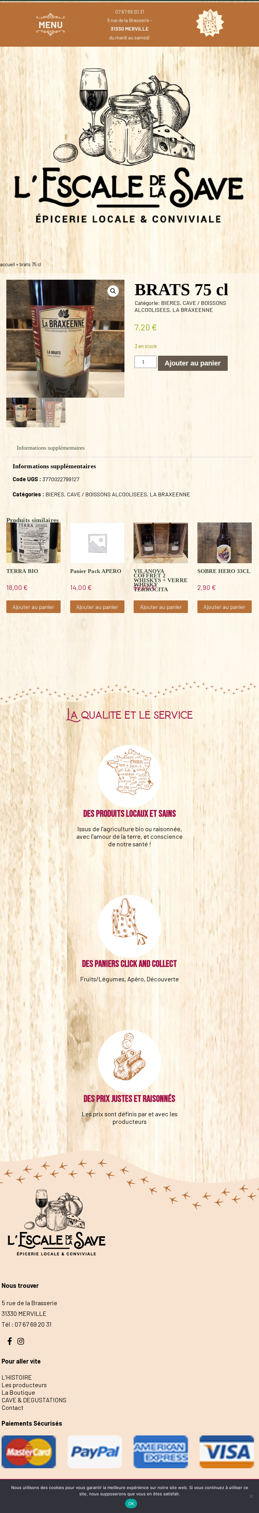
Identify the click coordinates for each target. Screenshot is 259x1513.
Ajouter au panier (193, 363)
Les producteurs (24, 1384)
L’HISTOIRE (17, 1377)
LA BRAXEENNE (192, 309)
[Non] (251, 1496)
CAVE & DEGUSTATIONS (34, 1400)
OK (131, 1503)
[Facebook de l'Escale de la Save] (9, 1340)
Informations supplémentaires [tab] (51, 448)
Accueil (7, 264)
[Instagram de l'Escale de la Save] (20, 1340)
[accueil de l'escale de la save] (129, 251)
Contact (12, 1407)
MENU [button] (51, 24)
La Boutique (18, 1392)
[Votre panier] (208, 24)
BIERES (170, 302)
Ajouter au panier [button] (33, 606)
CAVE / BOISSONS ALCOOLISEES (107, 494)
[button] (113, 291)
